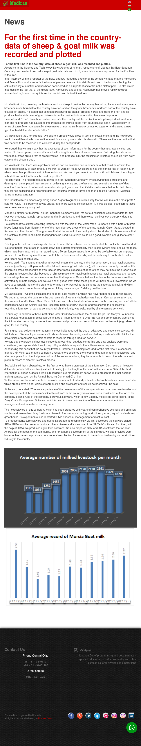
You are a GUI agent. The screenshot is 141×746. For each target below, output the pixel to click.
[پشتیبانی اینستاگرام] (123, 715)
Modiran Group (45, 718)
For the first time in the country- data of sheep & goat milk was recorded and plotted (62, 45)
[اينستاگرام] (114, 715)
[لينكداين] (131, 715)
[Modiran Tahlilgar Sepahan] (14, 3)
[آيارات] (106, 715)
